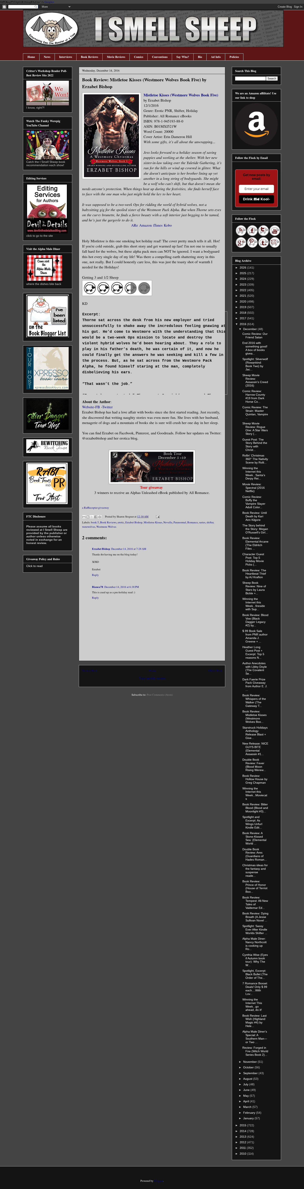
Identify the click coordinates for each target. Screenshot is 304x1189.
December (250, 329)
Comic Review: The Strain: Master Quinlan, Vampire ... (255, 412)
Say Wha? (182, 57)
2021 (243, 295)
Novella (167, 522)
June (246, 1090)
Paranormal (180, 522)
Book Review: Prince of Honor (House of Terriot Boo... (254, 886)
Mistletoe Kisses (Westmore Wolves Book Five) (181, 95)
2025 (243, 273)
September (251, 1073)
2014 (243, 1131)
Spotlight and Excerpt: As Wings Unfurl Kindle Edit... (252, 822)
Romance (192, 522)
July (246, 1084)
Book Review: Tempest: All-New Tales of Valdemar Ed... (255, 902)
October (249, 1067)
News (47, 57)
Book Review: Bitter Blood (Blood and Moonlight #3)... (255, 808)
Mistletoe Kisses (153, 522)
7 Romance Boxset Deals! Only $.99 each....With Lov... (254, 988)
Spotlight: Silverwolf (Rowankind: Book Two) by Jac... (255, 364)
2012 (243, 1142)
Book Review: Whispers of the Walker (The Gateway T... (254, 700)
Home (31, 57)
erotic (121, 522)
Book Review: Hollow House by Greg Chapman (254, 779)
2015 (243, 1125)
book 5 (95, 522)
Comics (138, 57)
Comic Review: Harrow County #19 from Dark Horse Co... (253, 396)
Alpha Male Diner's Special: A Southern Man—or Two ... (254, 1037)
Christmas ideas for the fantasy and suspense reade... (255, 870)
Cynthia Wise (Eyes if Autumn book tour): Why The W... (255, 960)
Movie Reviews (116, 57)
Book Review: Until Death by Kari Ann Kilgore (254, 516)
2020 (243, 301)
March (247, 1107)
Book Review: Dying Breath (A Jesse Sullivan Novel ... (255, 917)
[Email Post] (157, 516)
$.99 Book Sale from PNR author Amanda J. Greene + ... (255, 636)
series (202, 522)
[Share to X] (92, 517)
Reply (95, 575)
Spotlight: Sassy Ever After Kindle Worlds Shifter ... (254, 929)
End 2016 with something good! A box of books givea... (254, 348)
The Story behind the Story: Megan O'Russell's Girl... (255, 529)
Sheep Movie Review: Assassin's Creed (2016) (255, 380)
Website (88, 406)
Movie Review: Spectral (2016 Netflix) (253, 488)
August (248, 1078)
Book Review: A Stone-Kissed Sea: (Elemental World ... (254, 838)
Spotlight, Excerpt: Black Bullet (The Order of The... (255, 974)
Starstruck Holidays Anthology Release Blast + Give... (255, 733)
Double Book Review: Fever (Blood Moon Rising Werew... (254, 765)
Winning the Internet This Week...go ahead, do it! (252, 1004)
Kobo (168, 225)
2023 (243, 284)
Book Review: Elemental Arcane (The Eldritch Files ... (255, 543)
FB (98, 406)
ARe (134, 225)
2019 (243, 307)
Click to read (34, 566)
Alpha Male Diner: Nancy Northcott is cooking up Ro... (254, 944)
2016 (243, 324)
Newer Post (89, 670)
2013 (243, 1136)
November (250, 1061)
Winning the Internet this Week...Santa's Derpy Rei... (253, 473)
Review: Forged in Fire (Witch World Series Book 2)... (255, 1051)
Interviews (65, 57)
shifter (210, 522)
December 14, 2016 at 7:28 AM (128, 549)
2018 (243, 312)
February (249, 1112)
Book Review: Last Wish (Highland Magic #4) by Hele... (254, 1021)
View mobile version (152, 678)
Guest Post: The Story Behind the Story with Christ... (254, 445)
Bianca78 (97, 587)
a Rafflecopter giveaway (95, 507)
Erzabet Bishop (133, 522)
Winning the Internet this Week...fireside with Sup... (253, 604)
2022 (243, 290)
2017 (243, 318)
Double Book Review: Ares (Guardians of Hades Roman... (254, 854)
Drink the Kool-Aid (256, 199)
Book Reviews (89, 57)
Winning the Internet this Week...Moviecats (254, 793)
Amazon (145, 225)
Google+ (49, 2)
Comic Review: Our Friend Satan (255, 335)
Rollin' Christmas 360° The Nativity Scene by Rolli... (255, 459)
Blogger (158, 1181)
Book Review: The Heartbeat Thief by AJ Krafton (254, 574)
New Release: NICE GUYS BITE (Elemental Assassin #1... (255, 748)
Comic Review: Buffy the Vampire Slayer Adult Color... (253, 502)
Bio (200, 57)
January (249, 1118)
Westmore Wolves (106, 526)
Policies (234, 57)
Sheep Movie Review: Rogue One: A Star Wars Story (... (255, 428)
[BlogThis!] (88, 517)
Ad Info (216, 57)
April (246, 1101)
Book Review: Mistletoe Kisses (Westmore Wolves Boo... (254, 716)
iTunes (158, 225)
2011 (243, 1147)
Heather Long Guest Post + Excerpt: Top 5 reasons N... (253, 652)
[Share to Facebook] (96, 517)
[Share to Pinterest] (100, 517)
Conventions (160, 57)
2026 (243, 267)
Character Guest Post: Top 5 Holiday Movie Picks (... (253, 559)
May (246, 1095)
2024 (243, 278)
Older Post (215, 670)
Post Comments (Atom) (160, 695)
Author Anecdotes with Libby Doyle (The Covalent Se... (254, 668)
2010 (243, 1153)
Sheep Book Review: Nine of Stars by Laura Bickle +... (254, 588)
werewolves (88, 526)
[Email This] (84, 517)
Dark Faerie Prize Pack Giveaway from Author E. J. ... (254, 684)
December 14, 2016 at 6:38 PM (121, 587)
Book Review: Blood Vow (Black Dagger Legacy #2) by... (255, 620)
